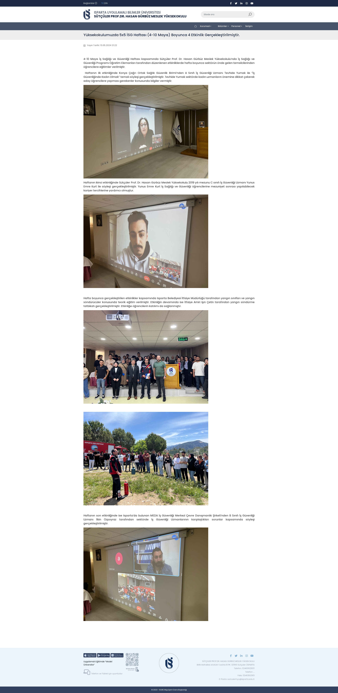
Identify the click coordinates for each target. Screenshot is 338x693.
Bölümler (222, 26)
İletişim (249, 26)
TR (102, 3)
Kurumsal (205, 26)
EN (106, 3)
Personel (235, 26)
